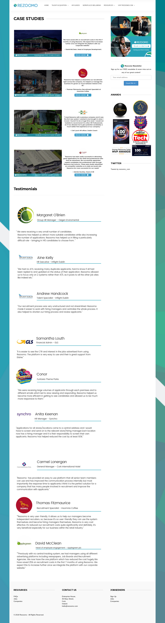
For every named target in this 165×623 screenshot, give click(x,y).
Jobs (15, 599)
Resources (108, 5)
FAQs (16, 596)
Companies (18, 601)
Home (46, 5)
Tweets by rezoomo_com (120, 169)
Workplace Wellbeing (92, 5)
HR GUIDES (76, 5)
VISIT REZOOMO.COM (125, 5)
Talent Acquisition (59, 5)
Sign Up (113, 596)
